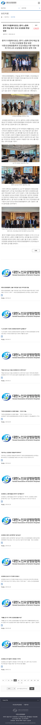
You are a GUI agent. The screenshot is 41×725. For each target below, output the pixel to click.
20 (38, 680)
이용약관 (26, 704)
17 (28, 680)
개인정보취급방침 (17, 704)
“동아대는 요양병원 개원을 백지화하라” (11, 452)
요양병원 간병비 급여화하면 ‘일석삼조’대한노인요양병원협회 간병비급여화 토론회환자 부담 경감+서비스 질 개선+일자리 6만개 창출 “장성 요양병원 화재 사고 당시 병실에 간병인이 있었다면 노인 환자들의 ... (20, 539)
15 (21, 680)
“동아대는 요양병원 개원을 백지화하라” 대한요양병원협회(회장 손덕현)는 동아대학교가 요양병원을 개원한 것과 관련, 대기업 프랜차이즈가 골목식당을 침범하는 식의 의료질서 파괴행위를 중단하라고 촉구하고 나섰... (20, 456)
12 (11, 680)
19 (34, 680)
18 (31, 680)
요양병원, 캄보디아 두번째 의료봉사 (10, 576)
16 (25, 680)
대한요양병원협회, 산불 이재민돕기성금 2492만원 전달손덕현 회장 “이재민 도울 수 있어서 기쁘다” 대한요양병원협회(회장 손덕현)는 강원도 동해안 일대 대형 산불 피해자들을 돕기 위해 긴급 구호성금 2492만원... (20, 291)
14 (18, 680)
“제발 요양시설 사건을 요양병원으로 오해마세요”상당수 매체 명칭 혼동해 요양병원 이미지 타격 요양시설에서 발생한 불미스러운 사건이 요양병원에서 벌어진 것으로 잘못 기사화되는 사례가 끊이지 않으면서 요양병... (20, 374)
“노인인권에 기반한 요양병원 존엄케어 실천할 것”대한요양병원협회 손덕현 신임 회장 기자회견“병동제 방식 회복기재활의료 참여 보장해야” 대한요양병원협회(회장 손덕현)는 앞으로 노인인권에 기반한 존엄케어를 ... (20, 333)
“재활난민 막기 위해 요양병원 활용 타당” (11, 617)
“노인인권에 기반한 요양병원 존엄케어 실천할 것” (14, 328)
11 (8, 680)
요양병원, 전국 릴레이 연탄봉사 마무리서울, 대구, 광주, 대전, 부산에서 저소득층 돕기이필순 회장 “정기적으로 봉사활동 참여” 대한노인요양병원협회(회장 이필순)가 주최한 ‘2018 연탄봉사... (19, 663)
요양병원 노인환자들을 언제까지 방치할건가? (12, 493)
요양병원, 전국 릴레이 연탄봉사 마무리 (11, 659)
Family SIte (5, 700)
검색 (32, 688)
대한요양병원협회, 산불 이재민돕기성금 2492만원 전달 (15, 287)
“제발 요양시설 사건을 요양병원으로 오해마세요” (13, 370)
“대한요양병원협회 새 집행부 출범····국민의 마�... (14, 411)
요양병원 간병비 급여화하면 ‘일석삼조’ (11, 535)
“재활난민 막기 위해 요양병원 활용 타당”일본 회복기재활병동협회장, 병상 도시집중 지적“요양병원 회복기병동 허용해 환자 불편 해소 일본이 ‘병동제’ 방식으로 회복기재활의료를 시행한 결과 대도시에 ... (20, 621)
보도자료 (24, 8)
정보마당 (3, 8)
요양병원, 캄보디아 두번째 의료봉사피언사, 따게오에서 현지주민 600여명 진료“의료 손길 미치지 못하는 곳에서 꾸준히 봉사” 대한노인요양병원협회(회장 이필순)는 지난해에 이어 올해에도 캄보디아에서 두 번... (20, 580)
